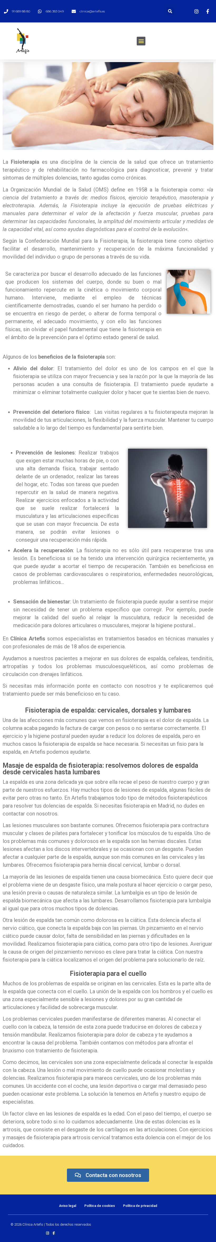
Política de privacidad (140, 1206)
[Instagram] (47, 1233)
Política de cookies (99, 1206)
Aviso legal (67, 1206)
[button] (141, 41)
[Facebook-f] (53, 1233)
